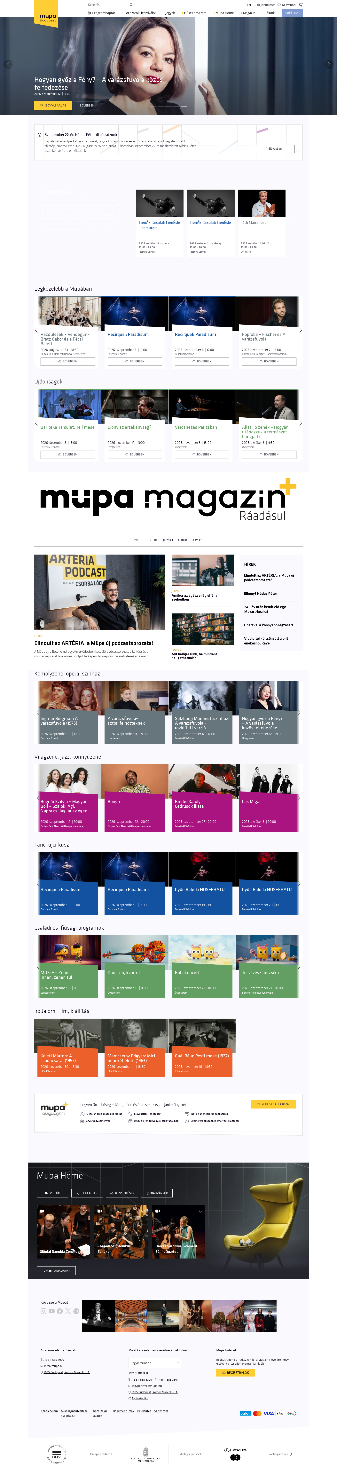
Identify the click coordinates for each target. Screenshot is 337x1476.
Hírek (250, 564)
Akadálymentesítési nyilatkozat (74, 1413)
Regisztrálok (238, 1372)
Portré (139, 540)
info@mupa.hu (54, 1366)
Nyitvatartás (140, 1398)
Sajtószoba (161, 1411)
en (249, 5)
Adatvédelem (49, 1411)
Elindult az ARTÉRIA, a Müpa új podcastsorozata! (269, 578)
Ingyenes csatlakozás (274, 1104)
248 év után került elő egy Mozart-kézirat (265, 609)
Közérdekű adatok (100, 1413)
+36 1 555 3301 (168, 1379)
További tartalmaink (56, 1270)
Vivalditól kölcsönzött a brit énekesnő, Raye (266, 641)
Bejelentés (144, 1411)
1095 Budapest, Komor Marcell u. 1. (66, 1372)
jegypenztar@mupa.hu (147, 1386)
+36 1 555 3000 (54, 1360)
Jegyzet (168, 540)
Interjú (154, 540)
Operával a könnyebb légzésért (268, 625)
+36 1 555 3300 (142, 1379)
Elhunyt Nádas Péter (260, 594)
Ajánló (182, 540)
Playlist (197, 540)
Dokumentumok (123, 1411)
